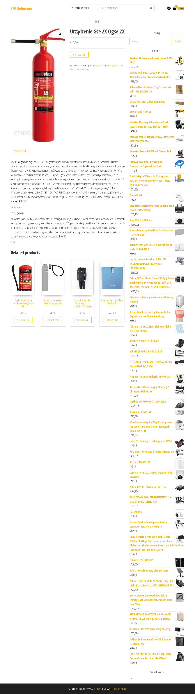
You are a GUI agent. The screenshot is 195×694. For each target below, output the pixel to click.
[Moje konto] (169, 8)
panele (121, 65)
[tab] (22, 151)
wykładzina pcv (75, 69)
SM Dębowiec (21, 8)
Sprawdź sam (79, 54)
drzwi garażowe (113, 65)
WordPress (96, 689)
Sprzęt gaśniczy (97, 65)
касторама (85, 69)
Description (20, 151)
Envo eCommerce (118, 689)
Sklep (97, 21)
